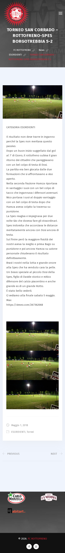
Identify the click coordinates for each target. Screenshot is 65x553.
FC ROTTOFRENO (37, 538)
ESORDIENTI (18, 431)
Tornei (30, 431)
